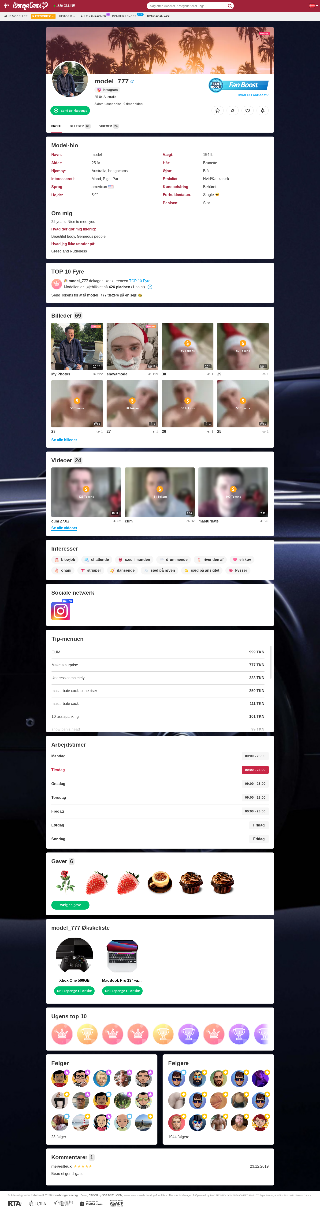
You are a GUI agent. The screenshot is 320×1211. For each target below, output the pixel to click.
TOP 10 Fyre (139, 281)
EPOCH (93, 1195)
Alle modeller (16, 16)
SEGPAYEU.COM (112, 1195)
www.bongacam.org (65, 1195)
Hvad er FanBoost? (253, 95)
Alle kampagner (93, 16)
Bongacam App (158, 16)
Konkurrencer (124, 16)
